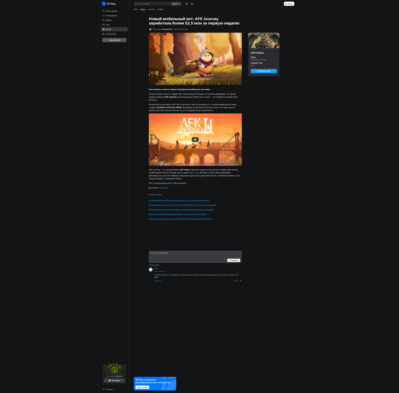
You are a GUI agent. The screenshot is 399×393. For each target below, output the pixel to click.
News (143, 9)
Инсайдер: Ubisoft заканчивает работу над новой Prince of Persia (178, 214)
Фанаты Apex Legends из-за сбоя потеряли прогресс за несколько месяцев (182, 205)
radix (155, 269)
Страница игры (263, 71)
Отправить (233, 260)
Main (136, 9)
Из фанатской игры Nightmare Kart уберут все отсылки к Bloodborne (179, 200)
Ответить (158, 281)
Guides (160, 9)
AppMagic (163, 187)
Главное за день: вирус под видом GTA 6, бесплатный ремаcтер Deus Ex (181, 219)
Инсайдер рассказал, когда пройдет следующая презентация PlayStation (181, 209)
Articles (151, 9)
